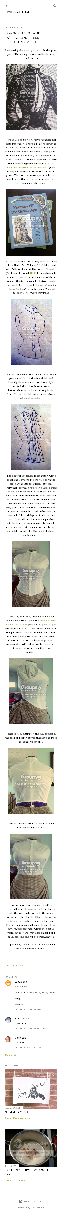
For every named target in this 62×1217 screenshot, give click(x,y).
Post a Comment (14, 1055)
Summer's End (17, 1112)
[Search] (55, 5)
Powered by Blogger (33, 1201)
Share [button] (8, 965)
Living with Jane (18, 12)
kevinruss (39, 1207)
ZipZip (18, 981)
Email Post (18, 965)
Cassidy (19, 1018)
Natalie (9, 261)
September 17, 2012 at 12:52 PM (29, 1047)
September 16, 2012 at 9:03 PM (29, 1009)
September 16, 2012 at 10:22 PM (30, 1028)
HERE (33, 273)
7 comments (19, 1180)
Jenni (18, 1037)
